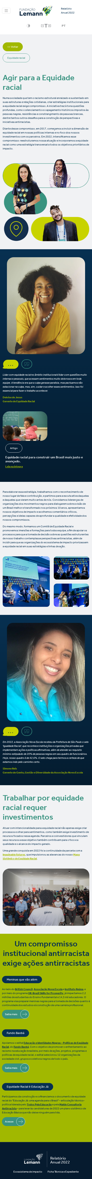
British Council (24, 989)
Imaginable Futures (14, 854)
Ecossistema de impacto (27, 1171)
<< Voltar (12, 46)
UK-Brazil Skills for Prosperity (45, 993)
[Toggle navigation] (6, 11)
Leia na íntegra (14, 466)
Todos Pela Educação (39, 1104)
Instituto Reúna (74, 989)
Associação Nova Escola (48, 989)
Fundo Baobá (21, 1046)
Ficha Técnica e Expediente (63, 1171)
